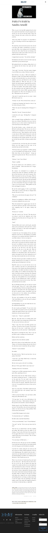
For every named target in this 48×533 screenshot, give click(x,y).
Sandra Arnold (14, 487)
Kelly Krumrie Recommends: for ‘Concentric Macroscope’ (24, 502)
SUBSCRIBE (43, 529)
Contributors (18, 519)
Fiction (26, 517)
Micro (33, 517)
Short (33, 521)
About (16, 517)
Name (40, 517)
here (24, 493)
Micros (26, 523)
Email (40, 522)
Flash (33, 519)
